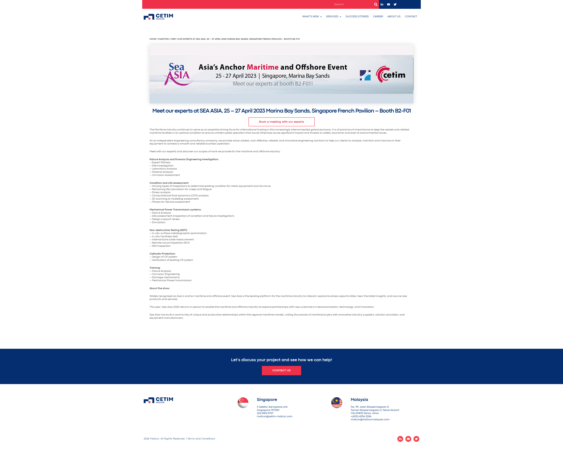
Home (153, 39)
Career (378, 17)
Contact (411, 17)
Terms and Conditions (201, 439)
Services (332, 17)
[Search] (376, 4)
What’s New (310, 17)
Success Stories (357, 17)
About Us (394, 17)
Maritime (163, 39)
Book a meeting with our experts (281, 122)
